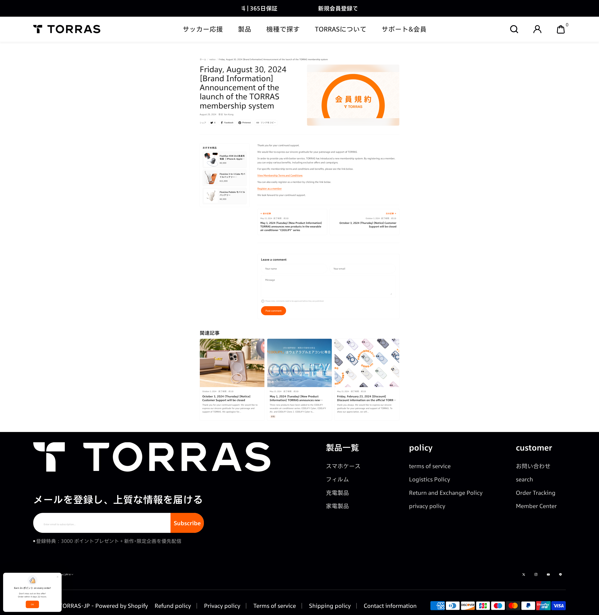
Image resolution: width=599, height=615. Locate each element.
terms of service (430, 466)
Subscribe (187, 523)
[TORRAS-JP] (66, 29)
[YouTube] (548, 574)
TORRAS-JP (74, 605)
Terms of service (274, 605)
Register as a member (269, 188)
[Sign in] (537, 29)
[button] (514, 29)
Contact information (389, 605)
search (524, 479)
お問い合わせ (533, 466)
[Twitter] (524, 574)
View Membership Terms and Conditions (279, 175)
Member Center (536, 506)
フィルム (337, 479)
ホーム (203, 59)
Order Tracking (535, 492)
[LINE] (560, 574)
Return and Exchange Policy (445, 492)
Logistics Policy (429, 479)
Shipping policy (329, 605)
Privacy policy (221, 605)
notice (212, 59)
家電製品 (337, 506)
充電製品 (337, 492)
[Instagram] (536, 574)
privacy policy (427, 506)
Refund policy (173, 605)
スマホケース (343, 466)
